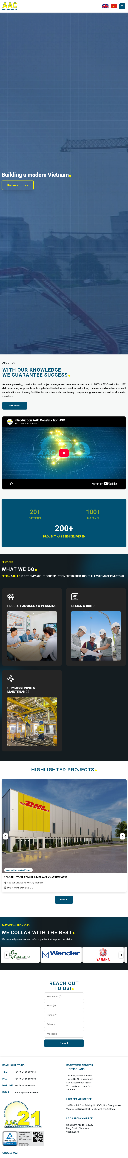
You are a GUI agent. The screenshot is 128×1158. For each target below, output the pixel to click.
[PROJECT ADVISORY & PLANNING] (32, 596)
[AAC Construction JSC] (10, 6)
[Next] (122, 836)
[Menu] (122, 6)
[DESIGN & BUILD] (96, 596)
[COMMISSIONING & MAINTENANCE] (32, 678)
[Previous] (5, 836)
